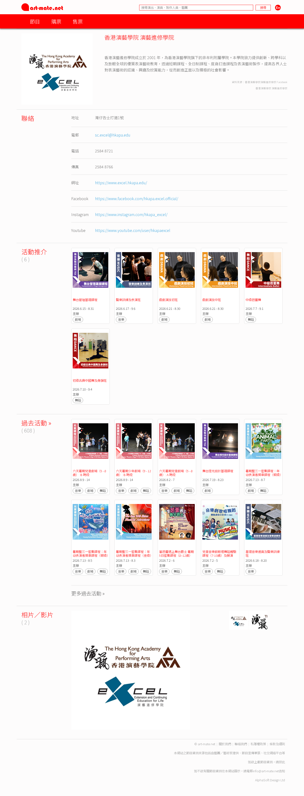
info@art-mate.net (266, 771)
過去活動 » (36, 422)
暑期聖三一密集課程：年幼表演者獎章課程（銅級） (264, 473)
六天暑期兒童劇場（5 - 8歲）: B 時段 (89, 473)
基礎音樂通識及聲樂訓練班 (263, 553)
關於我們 (225, 744)
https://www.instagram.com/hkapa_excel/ (131, 214)
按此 (282, 762)
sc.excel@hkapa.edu (112, 135)
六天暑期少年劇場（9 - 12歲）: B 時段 (133, 473)
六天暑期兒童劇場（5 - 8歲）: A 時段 (176, 473)
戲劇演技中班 (211, 299)
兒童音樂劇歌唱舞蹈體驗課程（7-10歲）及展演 (219, 553)
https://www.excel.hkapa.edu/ (121, 182)
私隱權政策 (258, 744)
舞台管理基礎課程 (85, 299)
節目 (35, 21)
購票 (56, 21)
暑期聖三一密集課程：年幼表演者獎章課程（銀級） (91, 553)
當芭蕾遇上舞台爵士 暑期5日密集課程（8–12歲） (176, 553)
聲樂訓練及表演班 (128, 299)
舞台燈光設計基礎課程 (217, 471)
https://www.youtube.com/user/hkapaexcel (132, 230)
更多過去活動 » (88, 593)
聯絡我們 (241, 744)
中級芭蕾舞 (253, 299)
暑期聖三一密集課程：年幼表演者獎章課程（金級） (134, 553)
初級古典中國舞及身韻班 (90, 380)
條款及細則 (277, 744)
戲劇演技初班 (168, 299)
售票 (78, 21)
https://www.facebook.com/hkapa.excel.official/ (136, 198)
